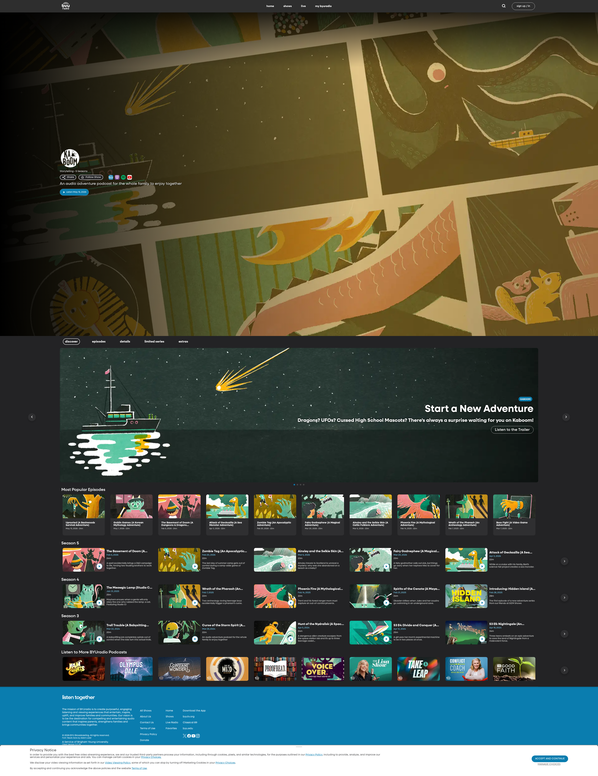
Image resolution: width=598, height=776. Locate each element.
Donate (144, 740)
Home (169, 711)
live (303, 6)
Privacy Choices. (151, 757)
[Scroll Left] (32, 417)
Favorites (171, 728)
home (270, 6)
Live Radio (172, 722)
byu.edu (188, 728)
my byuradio (323, 6)
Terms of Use (147, 728)
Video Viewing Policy (117, 763)
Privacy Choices (225, 763)
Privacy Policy (148, 734)
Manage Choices (549, 764)
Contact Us (147, 722)
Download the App (194, 711)
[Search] (503, 6)
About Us (145, 716)
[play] (99, 566)
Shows (169, 716)
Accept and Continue (550, 758)
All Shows (145, 711)
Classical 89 (190, 722)
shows (287, 6)
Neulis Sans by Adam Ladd (79, 738)
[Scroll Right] (566, 417)
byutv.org (188, 716)
